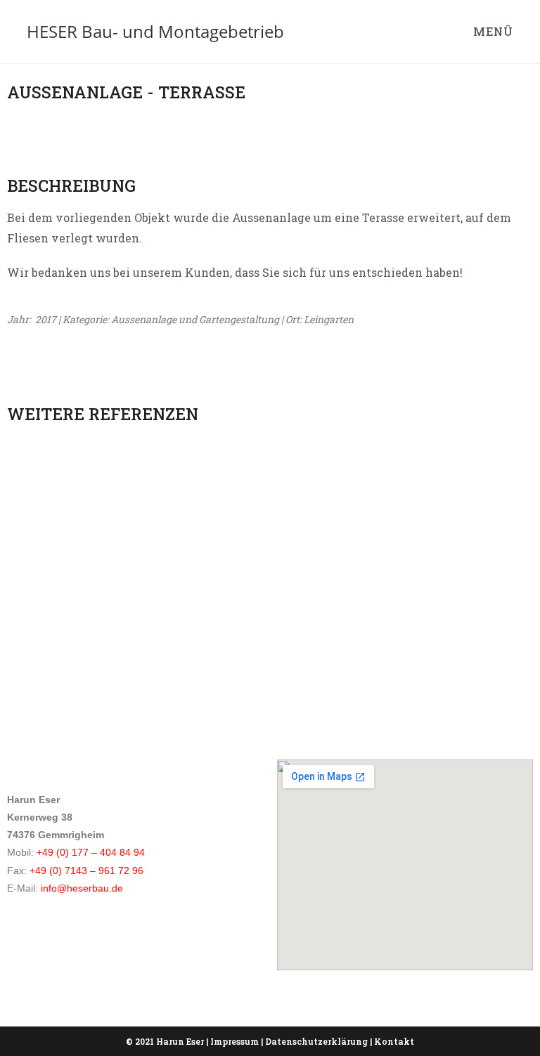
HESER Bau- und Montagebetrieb (155, 31)
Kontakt (394, 1041)
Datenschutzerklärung (316, 1041)
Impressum (234, 1041)
